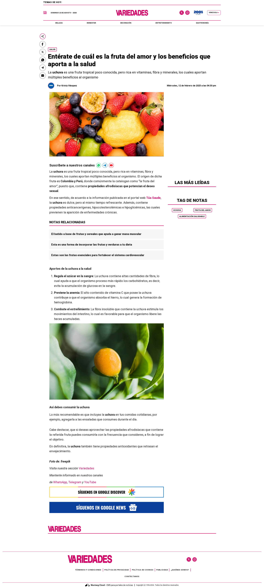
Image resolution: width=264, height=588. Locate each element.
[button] (43, 44)
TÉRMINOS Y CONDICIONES (88, 570)
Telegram (74, 482)
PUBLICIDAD (162, 570)
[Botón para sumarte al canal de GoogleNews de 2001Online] (106, 507)
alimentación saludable (192, 216)
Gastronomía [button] (202, 23)
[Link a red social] (189, 559)
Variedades (86, 468)
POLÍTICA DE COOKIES (142, 570)
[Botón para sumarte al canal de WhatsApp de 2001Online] (98, 165)
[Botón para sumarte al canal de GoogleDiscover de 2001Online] (106, 492)
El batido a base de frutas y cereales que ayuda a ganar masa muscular (96, 234)
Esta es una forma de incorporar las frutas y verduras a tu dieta (91, 244)
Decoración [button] (125, 23)
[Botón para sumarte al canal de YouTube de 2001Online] (111, 165)
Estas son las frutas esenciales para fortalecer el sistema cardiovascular (97, 255)
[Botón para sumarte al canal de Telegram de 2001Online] (104, 165)
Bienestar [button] (91, 23)
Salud (52, 49)
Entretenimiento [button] (164, 23)
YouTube (90, 482)
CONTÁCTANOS (132, 576)
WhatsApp (60, 482)
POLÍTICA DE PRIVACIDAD (116, 570)
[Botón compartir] (43, 36)
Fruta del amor (203, 210)
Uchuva (177, 210)
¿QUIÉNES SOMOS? (180, 570)
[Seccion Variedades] (64, 531)
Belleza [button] (59, 23)
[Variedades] (132, 13)
